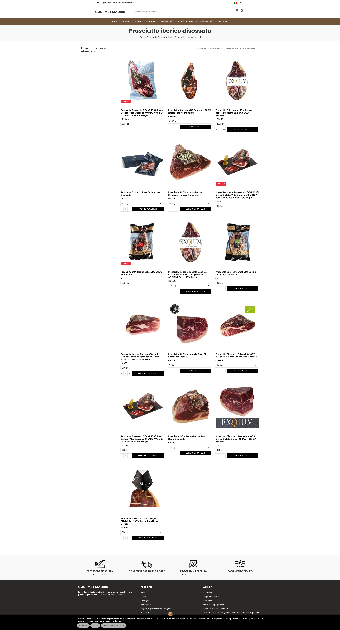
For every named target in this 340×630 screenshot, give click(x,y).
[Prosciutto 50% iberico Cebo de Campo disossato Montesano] (237, 242)
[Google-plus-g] (208, 3)
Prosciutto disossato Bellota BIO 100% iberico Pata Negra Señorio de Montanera (237, 355)
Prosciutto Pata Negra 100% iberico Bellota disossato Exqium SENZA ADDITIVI (234, 113)
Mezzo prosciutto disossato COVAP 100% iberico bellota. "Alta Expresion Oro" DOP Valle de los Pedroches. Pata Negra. (237, 195)
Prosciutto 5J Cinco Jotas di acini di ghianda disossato (187, 355)
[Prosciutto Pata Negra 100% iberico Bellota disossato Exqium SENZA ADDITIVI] (237, 81)
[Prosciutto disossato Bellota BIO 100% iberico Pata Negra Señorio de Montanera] (237, 325)
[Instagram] (217, 3)
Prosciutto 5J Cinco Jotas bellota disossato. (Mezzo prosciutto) (185, 193)
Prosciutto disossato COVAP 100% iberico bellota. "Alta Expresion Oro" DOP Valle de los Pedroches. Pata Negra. (142, 113)
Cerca (203, 12)
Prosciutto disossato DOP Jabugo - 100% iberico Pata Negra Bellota (189, 111)
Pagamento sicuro (240, 571)
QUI (122, 621)
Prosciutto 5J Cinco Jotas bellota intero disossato (141, 193)
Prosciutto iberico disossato (93, 50)
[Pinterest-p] (213, 3)
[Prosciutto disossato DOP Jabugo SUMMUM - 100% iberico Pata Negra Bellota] (142, 489)
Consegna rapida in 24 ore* (147, 571)
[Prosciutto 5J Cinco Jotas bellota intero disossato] (142, 163)
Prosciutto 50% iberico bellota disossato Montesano (142, 273)
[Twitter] (204, 3)
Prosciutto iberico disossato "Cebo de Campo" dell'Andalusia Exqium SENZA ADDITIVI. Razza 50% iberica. (140, 357)
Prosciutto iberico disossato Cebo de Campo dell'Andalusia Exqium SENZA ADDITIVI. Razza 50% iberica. (187, 274)
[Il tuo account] (246, 11)
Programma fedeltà (193, 571)
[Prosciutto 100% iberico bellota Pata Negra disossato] (190, 407)
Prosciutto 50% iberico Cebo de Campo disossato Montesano (236, 273)
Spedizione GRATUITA (100, 571)
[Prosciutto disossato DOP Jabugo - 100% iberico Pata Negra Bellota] (190, 81)
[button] (226, 3)
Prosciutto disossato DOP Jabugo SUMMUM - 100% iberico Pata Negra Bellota (139, 521)
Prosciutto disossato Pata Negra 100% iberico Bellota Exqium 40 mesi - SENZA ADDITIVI (236, 439)
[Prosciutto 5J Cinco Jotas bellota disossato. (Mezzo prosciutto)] (190, 163)
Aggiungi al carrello (195, 126)
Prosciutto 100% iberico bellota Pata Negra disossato (186, 437)
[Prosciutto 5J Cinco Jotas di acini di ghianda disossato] (190, 325)
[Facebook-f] (200, 3)
